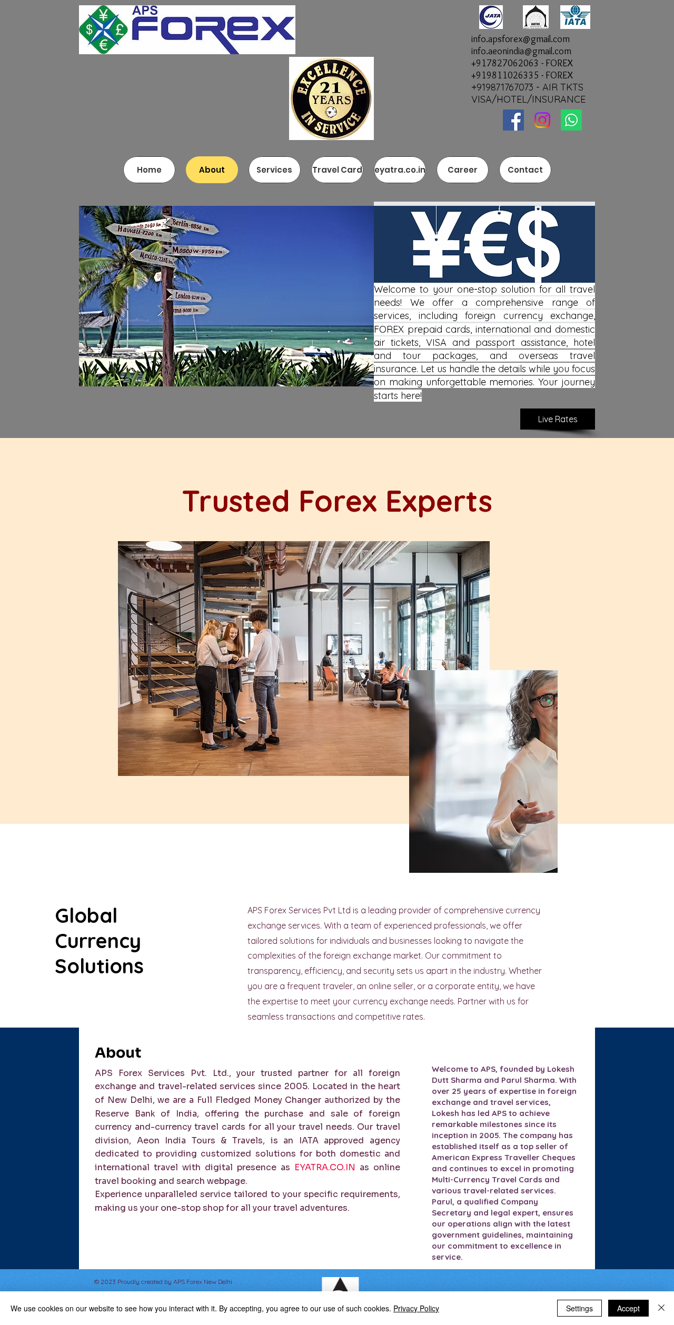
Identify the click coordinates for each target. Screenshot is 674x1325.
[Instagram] (542, 120)
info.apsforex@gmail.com (520, 39)
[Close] (661, 1308)
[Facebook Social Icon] (513, 120)
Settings (579, 1308)
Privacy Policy (416, 1308)
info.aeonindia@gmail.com (521, 51)
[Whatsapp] (571, 120)
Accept (628, 1308)
